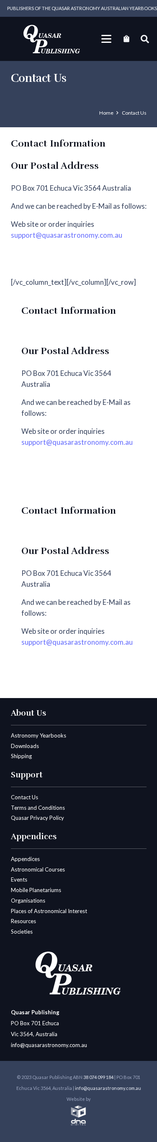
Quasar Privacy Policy (37, 817)
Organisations (28, 900)
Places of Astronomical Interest (49, 911)
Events (19, 879)
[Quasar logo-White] (52, 39)
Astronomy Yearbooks (38, 735)
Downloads (25, 746)
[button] (106, 39)
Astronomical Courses (38, 869)
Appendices (25, 859)
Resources (23, 921)
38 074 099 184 (98, 1077)
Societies (22, 931)
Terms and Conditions (38, 807)
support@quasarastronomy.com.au (66, 235)
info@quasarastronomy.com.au (49, 1045)
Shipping (21, 756)
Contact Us (24, 797)
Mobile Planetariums (36, 890)
